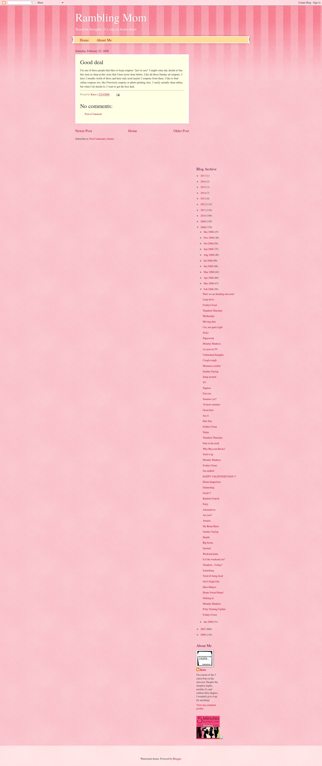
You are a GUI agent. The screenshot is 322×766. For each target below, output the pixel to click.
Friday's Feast (210, 305)
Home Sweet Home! (213, 592)
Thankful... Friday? (212, 565)
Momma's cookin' (212, 366)
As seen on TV (210, 349)
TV (204, 382)
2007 (203, 629)
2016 (203, 181)
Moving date (209, 321)
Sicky (206, 332)
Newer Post (83, 130)
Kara (203, 670)
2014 (203, 193)
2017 (203, 175)
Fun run (207, 393)
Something (208, 570)
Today (206, 432)
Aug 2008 (209, 255)
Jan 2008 (208, 621)
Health (206, 537)
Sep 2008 (209, 249)
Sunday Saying (210, 371)
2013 (203, 198)
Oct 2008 (209, 243)
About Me (104, 40)
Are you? (207, 515)
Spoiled (207, 548)
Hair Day (207, 421)
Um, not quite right (212, 327)
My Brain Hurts (211, 526)
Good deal (208, 410)
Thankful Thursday (212, 310)
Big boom (208, 542)
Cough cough (210, 360)
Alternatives (209, 509)
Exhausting (208, 487)
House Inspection (212, 482)
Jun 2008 (209, 266)
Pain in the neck (211, 443)
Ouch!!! (207, 493)
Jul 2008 (208, 260)
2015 (203, 187)
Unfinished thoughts (213, 355)
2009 (203, 221)
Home (84, 40)
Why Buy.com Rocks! (214, 449)
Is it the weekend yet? (214, 559)
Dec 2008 (209, 232)
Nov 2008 (209, 237)
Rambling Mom (111, 17)
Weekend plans (210, 554)
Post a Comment (93, 114)
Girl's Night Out (211, 581)
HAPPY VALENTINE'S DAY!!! (219, 476)
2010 (203, 215)
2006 (203, 634)
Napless (207, 388)
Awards (207, 520)
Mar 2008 (209, 283)
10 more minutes (211, 404)
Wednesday (208, 316)
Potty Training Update (214, 609)
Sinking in (208, 598)
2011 (203, 210)
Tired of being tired (213, 576)
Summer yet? (210, 399)
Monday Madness (212, 343)
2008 (203, 227)
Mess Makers (209, 587)
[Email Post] (117, 94)
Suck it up (208, 454)
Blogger (177, 758)
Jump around (209, 377)
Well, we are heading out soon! (218, 294)
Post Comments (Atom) (101, 138)
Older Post (181, 130)
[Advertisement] (221, 105)
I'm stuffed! (208, 471)
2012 (203, 204)
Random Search (211, 498)
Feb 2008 (209, 289)
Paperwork (208, 338)
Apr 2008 (209, 277)
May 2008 (209, 272)
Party (205, 504)
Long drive (208, 299)
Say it (206, 415)
